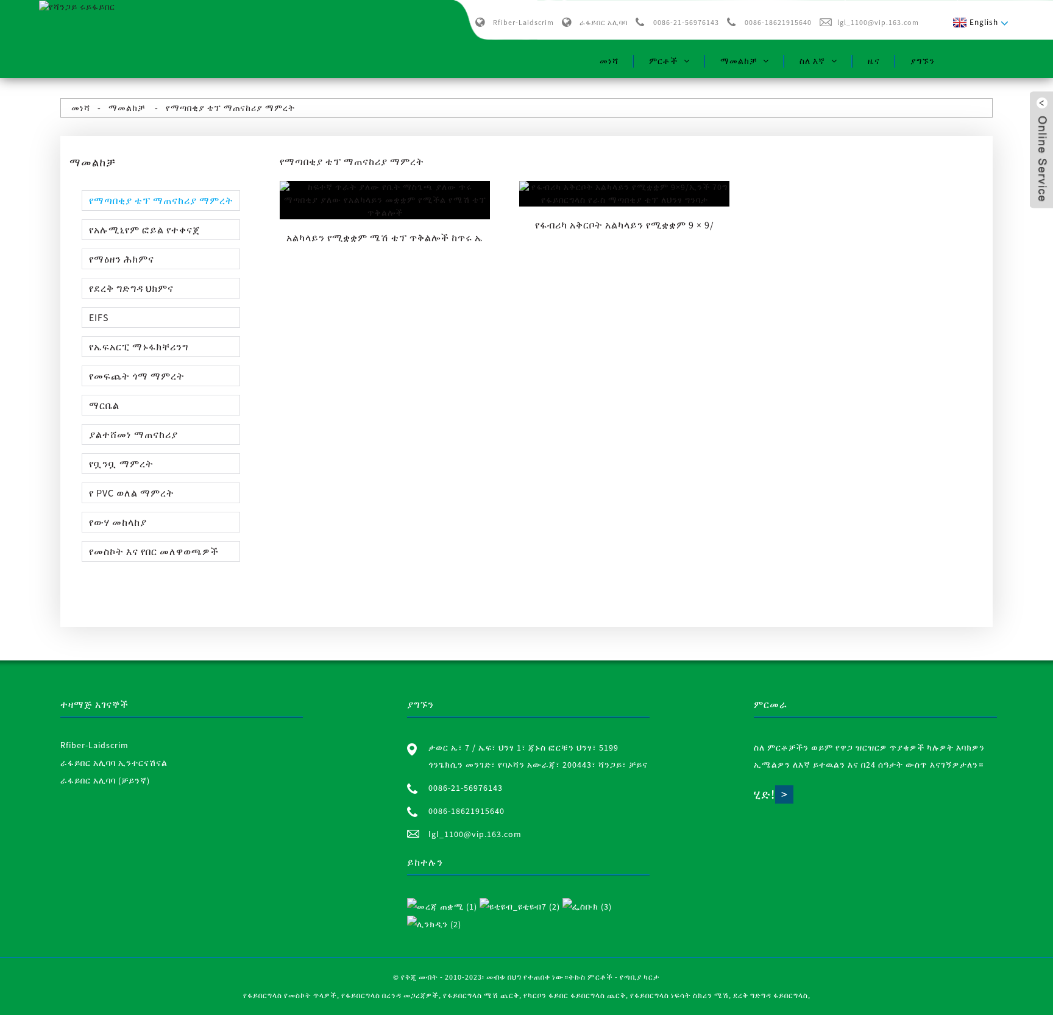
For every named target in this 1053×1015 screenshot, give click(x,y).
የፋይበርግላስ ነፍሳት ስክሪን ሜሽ (679, 995)
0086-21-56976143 (686, 22)
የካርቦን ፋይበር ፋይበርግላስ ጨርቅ (574, 995)
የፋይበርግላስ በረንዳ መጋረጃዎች (390, 995)
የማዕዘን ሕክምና (121, 259)
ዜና (874, 60)
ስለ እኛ (812, 60)
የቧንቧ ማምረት (121, 464)
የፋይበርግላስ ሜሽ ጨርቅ (481, 995)
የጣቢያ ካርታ (640, 976)
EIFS (98, 317)
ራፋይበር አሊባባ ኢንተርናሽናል (114, 762)
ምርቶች (663, 60)
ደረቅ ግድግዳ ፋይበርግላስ (770, 995)
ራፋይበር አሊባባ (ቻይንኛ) (105, 780)
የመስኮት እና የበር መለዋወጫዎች (154, 551)
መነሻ (609, 60)
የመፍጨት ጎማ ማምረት (137, 376)
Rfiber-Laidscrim (523, 22)
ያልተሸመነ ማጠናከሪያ (133, 434)
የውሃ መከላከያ (118, 522)
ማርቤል (104, 405)
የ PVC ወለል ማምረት (131, 493)
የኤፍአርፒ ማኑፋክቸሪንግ (138, 347)
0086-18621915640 (778, 22)
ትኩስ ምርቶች (591, 976)
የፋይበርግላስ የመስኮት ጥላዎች (290, 995)
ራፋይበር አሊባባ (604, 22)
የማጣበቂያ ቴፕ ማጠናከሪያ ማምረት (230, 107)
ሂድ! (764, 794)
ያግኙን (922, 60)
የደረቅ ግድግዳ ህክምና (131, 288)
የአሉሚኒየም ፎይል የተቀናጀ (144, 230)
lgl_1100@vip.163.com (878, 22)
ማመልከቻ (738, 60)
